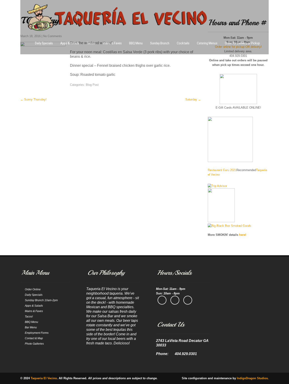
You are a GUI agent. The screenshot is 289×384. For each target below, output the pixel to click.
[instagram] (174, 300)
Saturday (193, 99)
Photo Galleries (34, 343)
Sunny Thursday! (33, 99)
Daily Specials (44, 43)
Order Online (33, 289)
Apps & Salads (69, 43)
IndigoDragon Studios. (253, 378)
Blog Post (92, 84)
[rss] (187, 300)
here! (242, 234)
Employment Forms (37, 332)
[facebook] (162, 300)
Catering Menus (207, 43)
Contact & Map (34, 338)
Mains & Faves (112, 43)
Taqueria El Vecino (44, 378)
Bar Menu (31, 327)
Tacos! (91, 43)
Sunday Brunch (159, 43)
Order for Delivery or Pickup (242, 43)
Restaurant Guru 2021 (222, 170)
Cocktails (183, 43)
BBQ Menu (136, 43)
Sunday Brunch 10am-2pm (41, 300)
